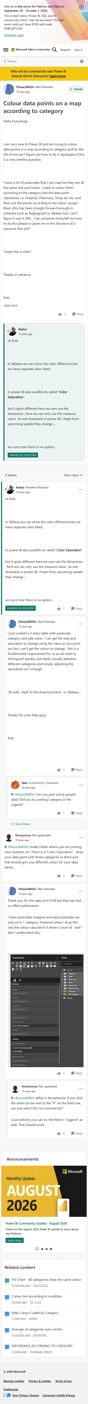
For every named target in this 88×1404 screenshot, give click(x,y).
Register (65, 49)
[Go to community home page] (31, 49)
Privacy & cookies (40, 1381)
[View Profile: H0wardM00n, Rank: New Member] (8, 89)
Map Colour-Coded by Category (35, 1313)
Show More (22, 824)
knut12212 (40, 1285)
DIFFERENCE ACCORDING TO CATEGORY (42, 1346)
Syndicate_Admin (41, 1351)
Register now (14, 35)
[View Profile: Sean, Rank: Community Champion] (15, 785)
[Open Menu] (82, 61)
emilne (33, 1318)
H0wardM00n (25, 87)
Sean (25, 783)
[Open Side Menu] (5, 49)
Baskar (22, 329)
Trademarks (10, 1389)
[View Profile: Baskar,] (12, 331)
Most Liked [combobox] (73, 475)
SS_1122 (35, 1302)
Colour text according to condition (37, 1296)
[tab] (42, 1249)
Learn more (58, 76)
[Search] (54, 49)
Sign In (78, 49)
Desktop (12, 61)
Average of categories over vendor (37, 1329)
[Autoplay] (37, 1249)
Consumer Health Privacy (59, 1395)
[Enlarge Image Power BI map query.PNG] (46, 1010)
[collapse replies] (44, 484)
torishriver (40, 1335)
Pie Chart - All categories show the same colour (46, 1279)
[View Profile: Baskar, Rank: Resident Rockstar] (9, 489)
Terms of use (63, 1381)
